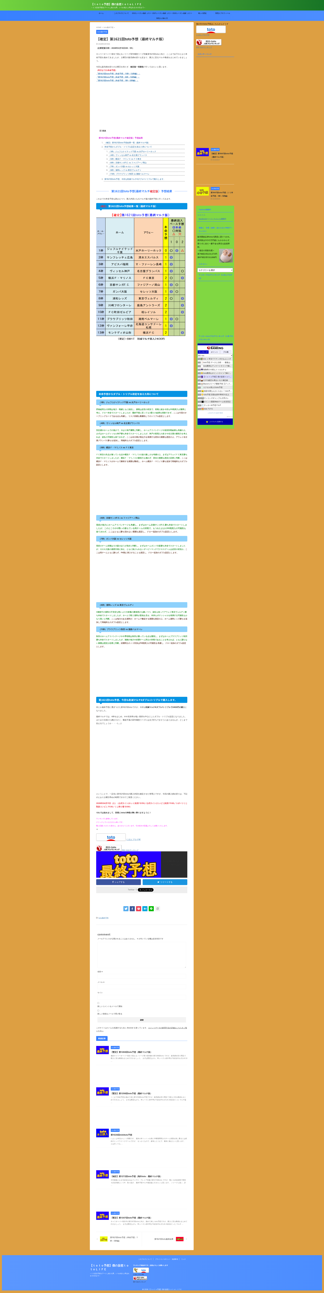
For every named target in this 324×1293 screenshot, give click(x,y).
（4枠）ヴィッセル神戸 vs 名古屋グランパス (128, 155)
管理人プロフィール (222, 13)
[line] (151, 908)
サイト (100, 992)
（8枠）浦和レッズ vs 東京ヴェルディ (125, 170)
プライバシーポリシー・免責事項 (166, 1259)
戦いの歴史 (202, 13)
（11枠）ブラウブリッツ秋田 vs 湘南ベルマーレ (129, 174)
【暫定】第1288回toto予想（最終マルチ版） (131, 1052)
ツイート (201, 214)
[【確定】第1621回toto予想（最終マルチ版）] (144, 908)
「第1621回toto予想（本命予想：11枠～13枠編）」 (118, 73)
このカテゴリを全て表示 (215, 413)
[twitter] (125, 908)
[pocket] (138, 908)
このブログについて (121, 13)
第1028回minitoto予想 (121, 1135)
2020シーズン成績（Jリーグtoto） (182, 14)
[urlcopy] (157, 908)
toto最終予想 (103, 918)
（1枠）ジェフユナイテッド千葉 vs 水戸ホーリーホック (132, 151)
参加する (229, 416)
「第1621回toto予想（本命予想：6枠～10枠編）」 (118, 77)
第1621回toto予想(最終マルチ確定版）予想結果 (121, 138)
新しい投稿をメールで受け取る (109, 1014)
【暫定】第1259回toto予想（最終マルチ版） (131, 1093)
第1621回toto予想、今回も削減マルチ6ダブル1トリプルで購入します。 (134, 179)
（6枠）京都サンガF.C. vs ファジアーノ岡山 (128, 162)
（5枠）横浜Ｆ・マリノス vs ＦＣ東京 (125, 159)
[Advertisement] (141, 102)
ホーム (101, 13)
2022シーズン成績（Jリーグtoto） (142, 14)
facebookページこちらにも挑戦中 (212, 219)
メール (100, 982)
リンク (183, 1259)
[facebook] (132, 908)
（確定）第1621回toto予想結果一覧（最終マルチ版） (127, 142)
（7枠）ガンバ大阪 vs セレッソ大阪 (124, 166)
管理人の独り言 (162, 18)
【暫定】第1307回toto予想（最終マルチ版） (131, 1217)
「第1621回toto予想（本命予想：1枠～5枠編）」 (117, 80)
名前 (100, 971)
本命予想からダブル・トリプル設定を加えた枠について (128, 147)
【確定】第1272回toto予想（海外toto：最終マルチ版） (136, 1176)
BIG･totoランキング (130, 850)
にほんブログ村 (133, 839)
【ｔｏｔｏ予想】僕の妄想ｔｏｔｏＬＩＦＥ (116, 4)
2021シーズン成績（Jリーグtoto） (162, 14)
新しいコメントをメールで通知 (109, 1006)
